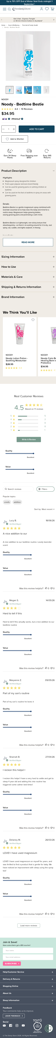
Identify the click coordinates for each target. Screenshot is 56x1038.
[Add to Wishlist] (33, 320)
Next (54, 19)
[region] (28, 416)
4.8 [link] (20, 368)
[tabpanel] (28, 56)
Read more (28, 242)
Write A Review (29, 439)
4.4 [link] (16, 109)
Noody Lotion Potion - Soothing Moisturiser (17, 359)
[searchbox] (18, 489)
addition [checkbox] (17, 502)
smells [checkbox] (7, 502)
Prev (2, 19)
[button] (46, 588)
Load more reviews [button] (28, 925)
